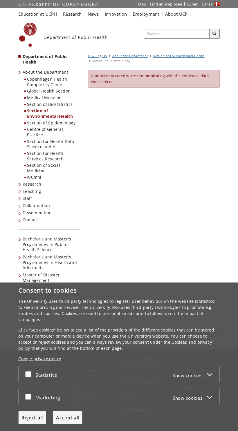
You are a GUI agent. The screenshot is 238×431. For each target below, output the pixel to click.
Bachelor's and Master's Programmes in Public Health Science (47, 244)
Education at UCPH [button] (37, 14)
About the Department (45, 72)
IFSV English (97, 56)
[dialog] (119, 356)
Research (32, 184)
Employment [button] (146, 14)
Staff (27, 198)
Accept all (67, 417)
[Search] (214, 34)
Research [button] (72, 14)
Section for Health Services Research (45, 156)
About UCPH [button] (178, 14)
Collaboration (36, 205)
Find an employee (166, 4)
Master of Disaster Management (41, 277)
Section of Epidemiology (51, 123)
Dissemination (37, 212)
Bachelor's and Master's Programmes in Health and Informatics (50, 262)
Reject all (32, 417)
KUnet (192, 4)
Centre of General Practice (45, 131)
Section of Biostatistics (50, 104)
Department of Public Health (45, 59)
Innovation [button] (116, 14)
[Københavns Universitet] (28, 35)
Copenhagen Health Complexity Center (47, 81)
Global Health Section (49, 91)
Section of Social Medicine (43, 167)
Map (142, 4)
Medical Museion (44, 97)
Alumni (34, 177)
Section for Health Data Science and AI (50, 144)
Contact (30, 219)
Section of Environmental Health (50, 113)
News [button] (93, 14)
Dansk (207, 4)
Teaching (32, 191)
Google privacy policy (39, 358)
